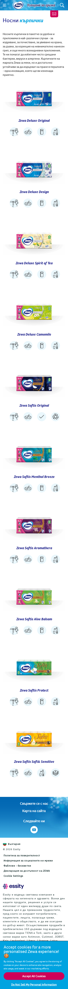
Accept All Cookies (34, 976)
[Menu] (4, 5)
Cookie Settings (13, 875)
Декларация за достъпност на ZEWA (27, 870)
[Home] (18, 5)
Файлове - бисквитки (17, 865)
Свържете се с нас (34, 803)
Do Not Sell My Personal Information (34, 984)
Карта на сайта (34, 810)
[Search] (62, 5)
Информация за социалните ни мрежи (28, 860)
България (14, 844)
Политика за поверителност (22, 855)
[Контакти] (54, 13)
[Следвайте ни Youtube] (34, 829)
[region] (34, 965)
